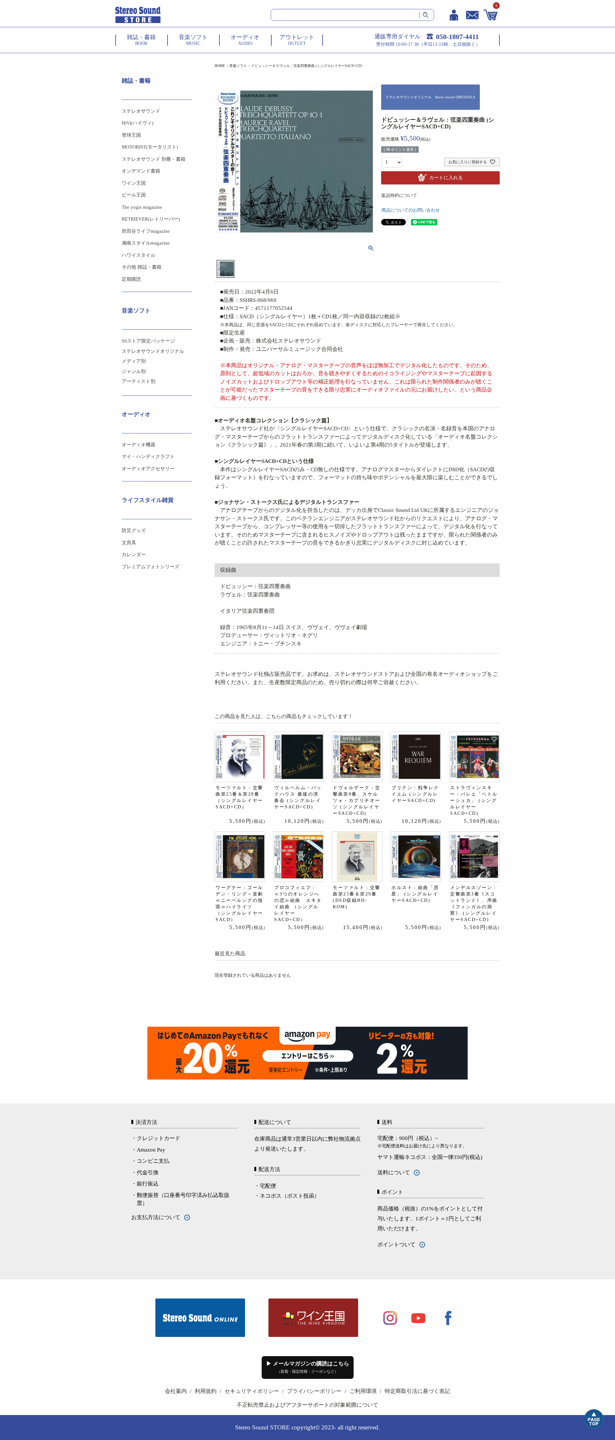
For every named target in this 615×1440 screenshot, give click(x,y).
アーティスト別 (138, 381)
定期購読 (131, 279)
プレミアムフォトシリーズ (150, 566)
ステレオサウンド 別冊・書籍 (153, 159)
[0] (490, 15)
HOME (220, 66)
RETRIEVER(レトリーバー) (151, 219)
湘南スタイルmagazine (146, 243)
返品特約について (399, 195)
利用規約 (206, 1391)
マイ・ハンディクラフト (148, 456)
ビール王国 (134, 195)
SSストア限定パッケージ (148, 341)
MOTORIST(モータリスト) (150, 147)
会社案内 (176, 1391)
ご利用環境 (363, 1391)
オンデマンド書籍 (141, 171)
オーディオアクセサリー (148, 468)
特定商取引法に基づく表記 (417, 1391)
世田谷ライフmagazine (146, 231)
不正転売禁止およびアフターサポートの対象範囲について (307, 1405)
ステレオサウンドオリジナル (153, 351)
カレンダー (134, 554)
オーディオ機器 (138, 444)
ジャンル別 (134, 371)
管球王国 (131, 135)
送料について (393, 1172)
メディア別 (134, 361)
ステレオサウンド (141, 111)
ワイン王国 (134, 183)
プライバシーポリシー (314, 1391)
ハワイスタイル (138, 255)
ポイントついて (396, 1245)
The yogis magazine (142, 207)
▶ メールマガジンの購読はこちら (307, 1367)
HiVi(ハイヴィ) (137, 122)
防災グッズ (134, 530)
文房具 (129, 542)
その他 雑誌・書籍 (141, 267)
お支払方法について (155, 1217)
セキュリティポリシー (252, 1391)
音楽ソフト (238, 66)
